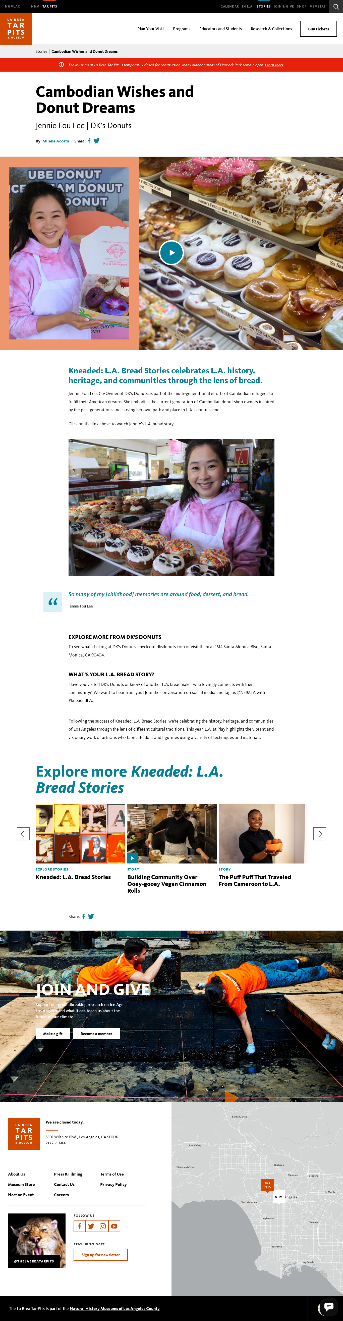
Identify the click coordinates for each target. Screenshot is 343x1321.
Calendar (230, 7)
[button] (329, 1307)
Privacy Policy (113, 1184)
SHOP (302, 7)
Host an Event (21, 1194)
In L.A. (248, 7)
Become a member (96, 1033)
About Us (16, 1174)
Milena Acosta (55, 140)
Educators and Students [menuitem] (220, 28)
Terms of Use (112, 1174)
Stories (264, 7)
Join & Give (284, 7)
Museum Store (21, 1184)
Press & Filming (68, 1174)
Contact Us (64, 1184)
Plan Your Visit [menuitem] (150, 28)
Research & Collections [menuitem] (271, 28)
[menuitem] (12, 6)
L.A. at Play (215, 729)
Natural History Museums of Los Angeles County (115, 1308)
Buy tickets (318, 28)
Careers (61, 1194)
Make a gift (53, 1033)
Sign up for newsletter (101, 1254)
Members (318, 7)
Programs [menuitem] (181, 28)
